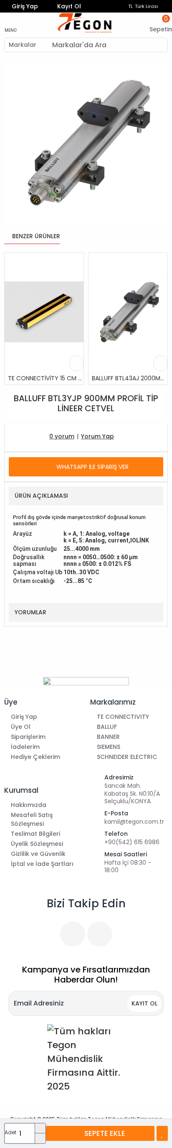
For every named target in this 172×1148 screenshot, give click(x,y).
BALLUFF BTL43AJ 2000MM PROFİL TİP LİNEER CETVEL (129, 378)
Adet (10, 1132)
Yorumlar (30, 612)
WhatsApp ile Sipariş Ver (92, 467)
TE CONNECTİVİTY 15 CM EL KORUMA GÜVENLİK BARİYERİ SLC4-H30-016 (45, 378)
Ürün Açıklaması (41, 495)
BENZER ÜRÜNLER (36, 236)
